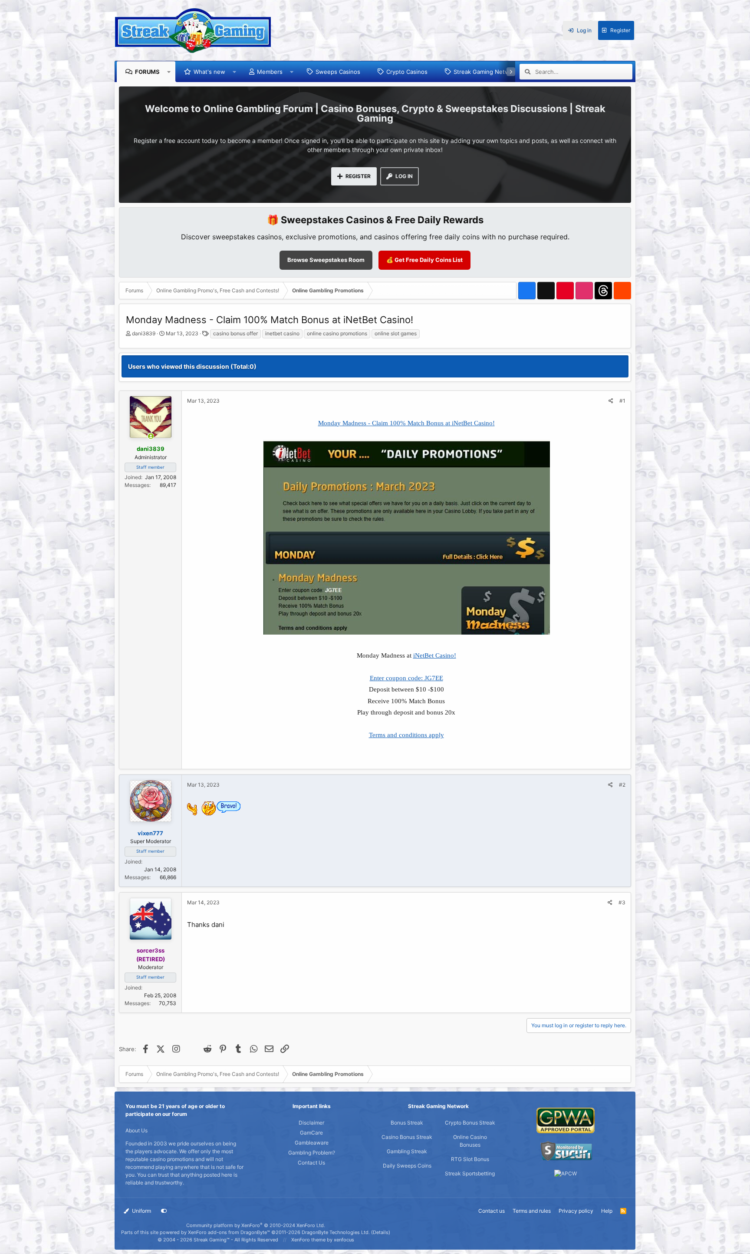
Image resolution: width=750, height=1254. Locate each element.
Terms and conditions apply (406, 734)
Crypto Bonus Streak (470, 1122)
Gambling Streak (407, 1151)
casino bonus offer (235, 333)
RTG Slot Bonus (470, 1159)
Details (380, 1232)
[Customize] (164, 1211)
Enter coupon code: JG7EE (406, 678)
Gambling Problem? (311, 1152)
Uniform (141, 1211)
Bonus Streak (407, 1122)
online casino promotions (337, 333)
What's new (209, 71)
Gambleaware (312, 1142)
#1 (622, 400)
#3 (621, 902)
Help (606, 1211)
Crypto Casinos (407, 71)
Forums (147, 71)
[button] (169, 71)
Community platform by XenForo (255, 1225)
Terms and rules (532, 1211)
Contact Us (311, 1162)
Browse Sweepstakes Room (326, 259)
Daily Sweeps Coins (407, 1165)
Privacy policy (576, 1211)
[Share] (610, 401)
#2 (622, 784)
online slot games (396, 333)
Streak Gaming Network (486, 71)
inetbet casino (282, 333)
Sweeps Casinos (338, 71)
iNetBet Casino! (434, 655)
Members (270, 71)
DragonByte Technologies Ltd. (336, 1232)
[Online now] (151, 436)
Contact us (491, 1211)
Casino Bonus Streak (407, 1137)
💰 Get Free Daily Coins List (424, 259)
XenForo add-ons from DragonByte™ (229, 1232)
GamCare (311, 1132)
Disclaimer (311, 1122)
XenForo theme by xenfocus (322, 1240)
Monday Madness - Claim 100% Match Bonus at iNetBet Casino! (406, 423)
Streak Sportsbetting (470, 1173)
